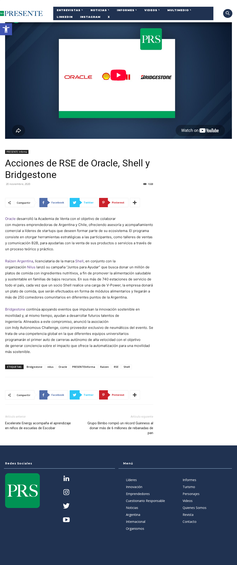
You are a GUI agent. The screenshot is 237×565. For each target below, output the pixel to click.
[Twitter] (66, 506)
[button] (6, 29)
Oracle (10, 218)
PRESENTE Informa (16, 151)
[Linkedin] (66, 479)
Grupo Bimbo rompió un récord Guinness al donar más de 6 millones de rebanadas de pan (120, 428)
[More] (135, 202)
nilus (50, 366)
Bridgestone (15, 309)
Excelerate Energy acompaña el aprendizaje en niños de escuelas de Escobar (38, 425)
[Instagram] (66, 492)
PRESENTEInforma (83, 366)
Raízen (104, 366)
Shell (79, 261)
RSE (116, 366)
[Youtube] (66, 520)
